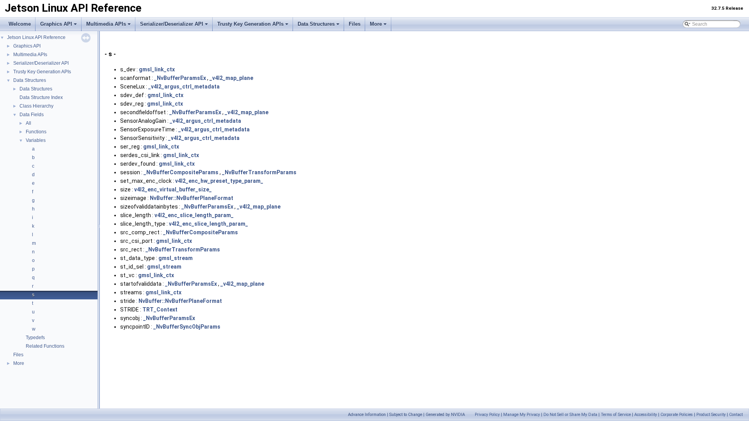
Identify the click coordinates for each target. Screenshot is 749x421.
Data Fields (32, 114)
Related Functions (45, 346)
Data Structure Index (41, 97)
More (376, 24)
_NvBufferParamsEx (180, 78)
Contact (736, 414)
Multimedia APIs (106, 24)
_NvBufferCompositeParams (181, 172)
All (28, 123)
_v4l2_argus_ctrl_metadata (184, 86)
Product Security (711, 414)
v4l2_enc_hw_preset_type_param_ (219, 181)
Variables (36, 140)
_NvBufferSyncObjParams (186, 327)
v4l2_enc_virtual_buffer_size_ (173, 189)
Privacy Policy (487, 414)
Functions (36, 131)
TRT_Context (159, 309)
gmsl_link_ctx (157, 69)
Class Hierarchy (36, 106)
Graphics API (56, 24)
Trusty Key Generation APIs (250, 24)
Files (354, 24)
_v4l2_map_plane (231, 78)
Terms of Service (616, 414)
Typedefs (35, 337)
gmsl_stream (175, 258)
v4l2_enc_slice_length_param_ (194, 215)
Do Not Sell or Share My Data (570, 414)
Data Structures (316, 24)
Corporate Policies (676, 414)
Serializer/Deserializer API (171, 24)
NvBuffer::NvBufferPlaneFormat (191, 198)
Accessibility (645, 414)
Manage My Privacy (521, 414)
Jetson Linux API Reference (36, 37)
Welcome (20, 24)
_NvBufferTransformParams (259, 172)
